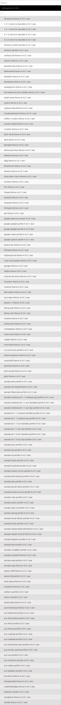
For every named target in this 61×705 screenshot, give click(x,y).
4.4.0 (15, 8)
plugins (7, 8)
